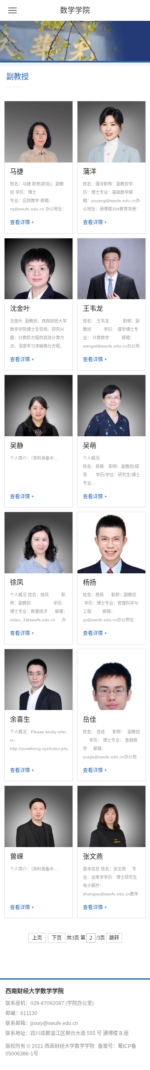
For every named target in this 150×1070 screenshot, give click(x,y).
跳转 (114, 938)
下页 (57, 938)
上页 (37, 938)
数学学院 (75, 10)
